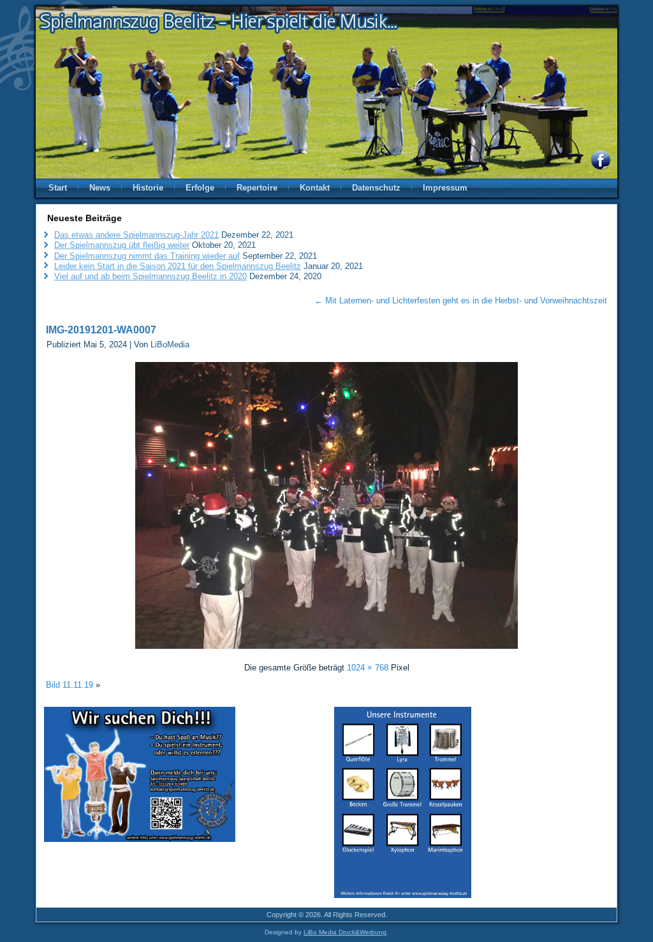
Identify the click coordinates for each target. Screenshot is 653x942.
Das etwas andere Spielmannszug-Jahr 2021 (136, 235)
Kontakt (315, 187)
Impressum (445, 187)
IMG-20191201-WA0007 (101, 329)
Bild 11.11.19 (69, 685)
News (99, 187)
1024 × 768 (367, 667)
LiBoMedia (169, 344)
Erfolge (200, 187)
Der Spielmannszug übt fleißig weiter (121, 245)
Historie (148, 187)
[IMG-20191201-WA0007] (326, 650)
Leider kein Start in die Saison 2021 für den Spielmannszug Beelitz (177, 266)
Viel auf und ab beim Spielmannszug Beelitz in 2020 (150, 276)
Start (57, 187)
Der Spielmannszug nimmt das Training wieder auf (147, 256)
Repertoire (257, 187)
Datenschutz (376, 187)
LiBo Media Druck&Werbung (345, 932)
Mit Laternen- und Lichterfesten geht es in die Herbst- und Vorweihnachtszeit (460, 300)
